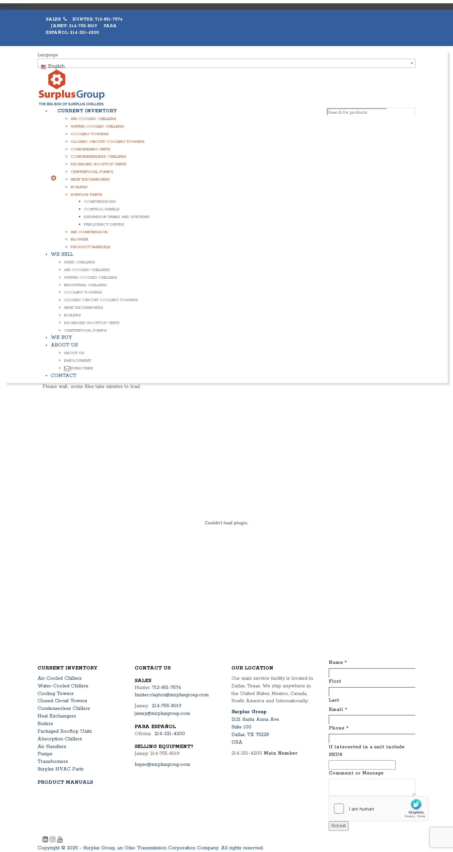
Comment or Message (356, 773)
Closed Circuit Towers (62, 701)
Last (334, 700)
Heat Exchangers (90, 179)
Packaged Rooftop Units (98, 164)
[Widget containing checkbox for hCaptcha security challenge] (379, 808)
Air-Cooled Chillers (93, 118)
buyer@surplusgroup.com (162, 765)
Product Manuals (90, 246)
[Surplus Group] (71, 87)
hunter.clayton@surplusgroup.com (172, 695)
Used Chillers (79, 262)
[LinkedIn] (46, 840)
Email (338, 710)
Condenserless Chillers (98, 156)
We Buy (61, 338)
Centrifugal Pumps (92, 171)
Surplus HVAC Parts (60, 769)
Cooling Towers (90, 134)
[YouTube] (60, 840)
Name (338, 663)
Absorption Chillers (59, 739)
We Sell (62, 254)
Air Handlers (51, 747)
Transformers (52, 762)
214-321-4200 (170, 734)
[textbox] (226, 66)
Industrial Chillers (85, 285)
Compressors (100, 201)
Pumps (44, 754)
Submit (338, 826)
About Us (64, 345)
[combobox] (226, 63)
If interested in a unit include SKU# (367, 751)
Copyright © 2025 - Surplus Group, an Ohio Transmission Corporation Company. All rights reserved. (150, 848)
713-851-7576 (166, 688)
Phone (339, 728)
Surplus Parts (86, 194)
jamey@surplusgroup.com (162, 714)
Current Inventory (87, 111)
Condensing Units (90, 149)
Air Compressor (89, 232)
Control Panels (102, 209)
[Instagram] (53, 840)
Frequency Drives (104, 224)
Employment (77, 360)
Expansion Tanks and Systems (117, 216)
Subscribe (81, 368)
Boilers (79, 187)
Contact (63, 376)
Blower (79, 239)
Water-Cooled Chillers (97, 126)
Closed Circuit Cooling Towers (108, 141)
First (335, 681)
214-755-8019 (166, 706)
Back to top (17, 6)
